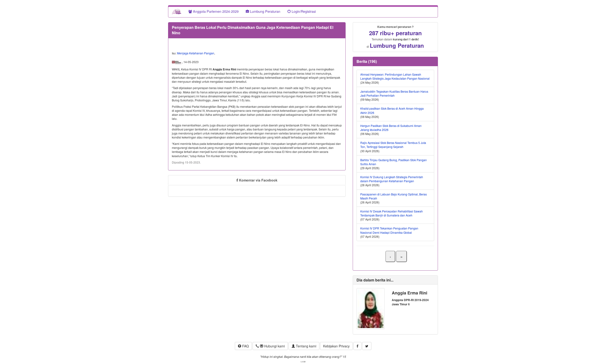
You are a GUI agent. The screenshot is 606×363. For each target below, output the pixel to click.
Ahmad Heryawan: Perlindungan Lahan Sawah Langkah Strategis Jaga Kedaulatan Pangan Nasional (395, 76)
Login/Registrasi (303, 11)
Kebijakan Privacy (336, 346)
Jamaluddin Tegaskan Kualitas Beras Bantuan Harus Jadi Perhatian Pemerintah (394, 93)
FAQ (245, 346)
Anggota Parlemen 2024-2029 (215, 11)
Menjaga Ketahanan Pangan (195, 53)
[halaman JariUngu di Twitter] (366, 346)
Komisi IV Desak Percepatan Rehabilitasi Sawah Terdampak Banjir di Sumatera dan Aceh (391, 213)
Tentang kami (305, 346)
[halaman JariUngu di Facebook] (357, 346)
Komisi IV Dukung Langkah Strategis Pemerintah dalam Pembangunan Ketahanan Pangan (391, 179)
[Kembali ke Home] (176, 11)
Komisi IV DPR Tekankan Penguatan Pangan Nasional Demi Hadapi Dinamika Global (389, 230)
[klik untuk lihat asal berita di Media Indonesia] (177, 62)
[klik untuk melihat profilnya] (370, 308)
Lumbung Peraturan (264, 11)
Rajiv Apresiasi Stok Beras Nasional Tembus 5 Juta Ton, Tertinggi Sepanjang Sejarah (393, 145)
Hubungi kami (274, 346)
